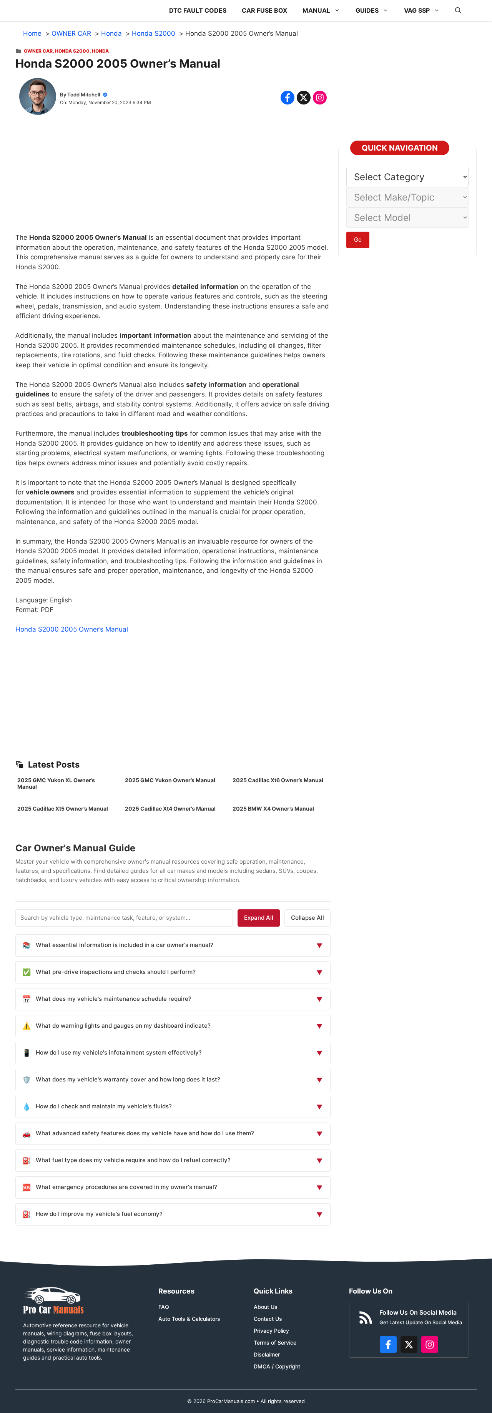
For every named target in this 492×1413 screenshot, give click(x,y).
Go (358, 239)
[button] (458, 10)
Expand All (258, 917)
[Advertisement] (173, 179)
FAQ (163, 1307)
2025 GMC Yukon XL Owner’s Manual (56, 783)
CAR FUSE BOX (264, 10)
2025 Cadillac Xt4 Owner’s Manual (170, 808)
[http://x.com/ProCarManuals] (409, 1344)
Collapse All (307, 917)
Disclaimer (267, 1354)
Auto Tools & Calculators (189, 1318)
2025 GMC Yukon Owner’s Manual (170, 780)
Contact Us (268, 1318)
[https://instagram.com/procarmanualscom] (429, 1344)
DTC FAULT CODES (197, 10)
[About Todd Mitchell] (37, 98)
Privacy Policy (271, 1330)
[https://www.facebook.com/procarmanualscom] (388, 1344)
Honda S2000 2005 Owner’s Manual (71, 629)
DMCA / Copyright (277, 1366)
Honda (100, 51)
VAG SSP (417, 10)
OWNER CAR (38, 51)
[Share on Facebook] (287, 97)
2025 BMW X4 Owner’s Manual (273, 808)
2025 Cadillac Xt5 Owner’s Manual (62, 808)
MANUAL (316, 10)
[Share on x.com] (304, 97)
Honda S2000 (72, 51)
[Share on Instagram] (320, 97)
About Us (266, 1307)
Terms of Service (275, 1342)
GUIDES (367, 10)
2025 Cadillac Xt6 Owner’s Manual (278, 780)
